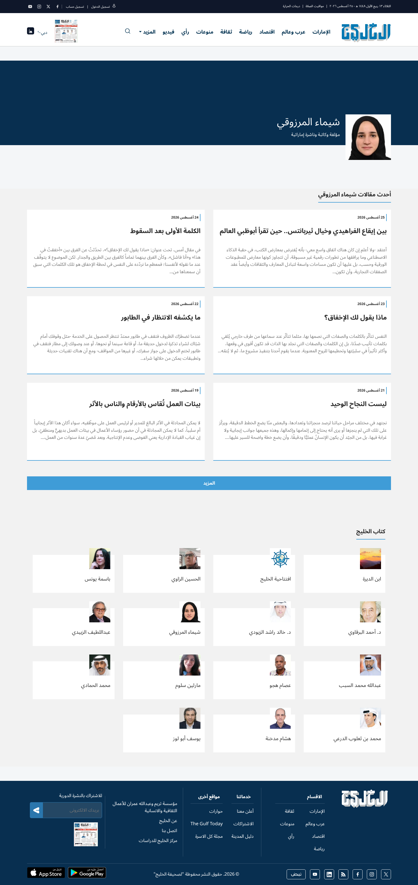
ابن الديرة (372, 578)
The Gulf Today (207, 824)
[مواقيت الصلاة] (30, 32)
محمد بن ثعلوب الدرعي (357, 738)
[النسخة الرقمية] (66, 32)
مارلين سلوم (187, 685)
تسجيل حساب (75, 6)
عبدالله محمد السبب (360, 685)
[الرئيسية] (365, 806)
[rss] (343, 874)
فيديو (168, 31)
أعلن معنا (245, 811)
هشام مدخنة (278, 738)
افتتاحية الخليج (275, 578)
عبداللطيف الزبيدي (91, 632)
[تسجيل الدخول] (114, 6)
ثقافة (226, 31)
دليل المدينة (242, 836)
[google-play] (87, 874)
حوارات (216, 811)
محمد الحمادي (95, 685)
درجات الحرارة (291, 6)
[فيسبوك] (57, 7)
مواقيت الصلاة (315, 6)
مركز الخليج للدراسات (158, 840)
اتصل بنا (169, 830)
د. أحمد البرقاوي (364, 632)
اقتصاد (267, 31)
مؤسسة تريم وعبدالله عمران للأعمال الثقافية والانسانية (145, 807)
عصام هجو (280, 685)
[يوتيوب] (30, 7)
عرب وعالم (293, 31)
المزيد (149, 31)
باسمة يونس (97, 578)
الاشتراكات (243, 824)
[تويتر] (48, 7)
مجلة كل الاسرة (209, 836)
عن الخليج (168, 821)
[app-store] (46, 874)
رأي (185, 31)
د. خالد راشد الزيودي (270, 632)
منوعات (204, 31)
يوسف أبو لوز (186, 738)
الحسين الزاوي (185, 578)
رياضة (245, 31)
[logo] (366, 32)
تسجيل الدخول (100, 6)
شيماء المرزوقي (184, 632)
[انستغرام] (39, 7)
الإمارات (321, 31)
